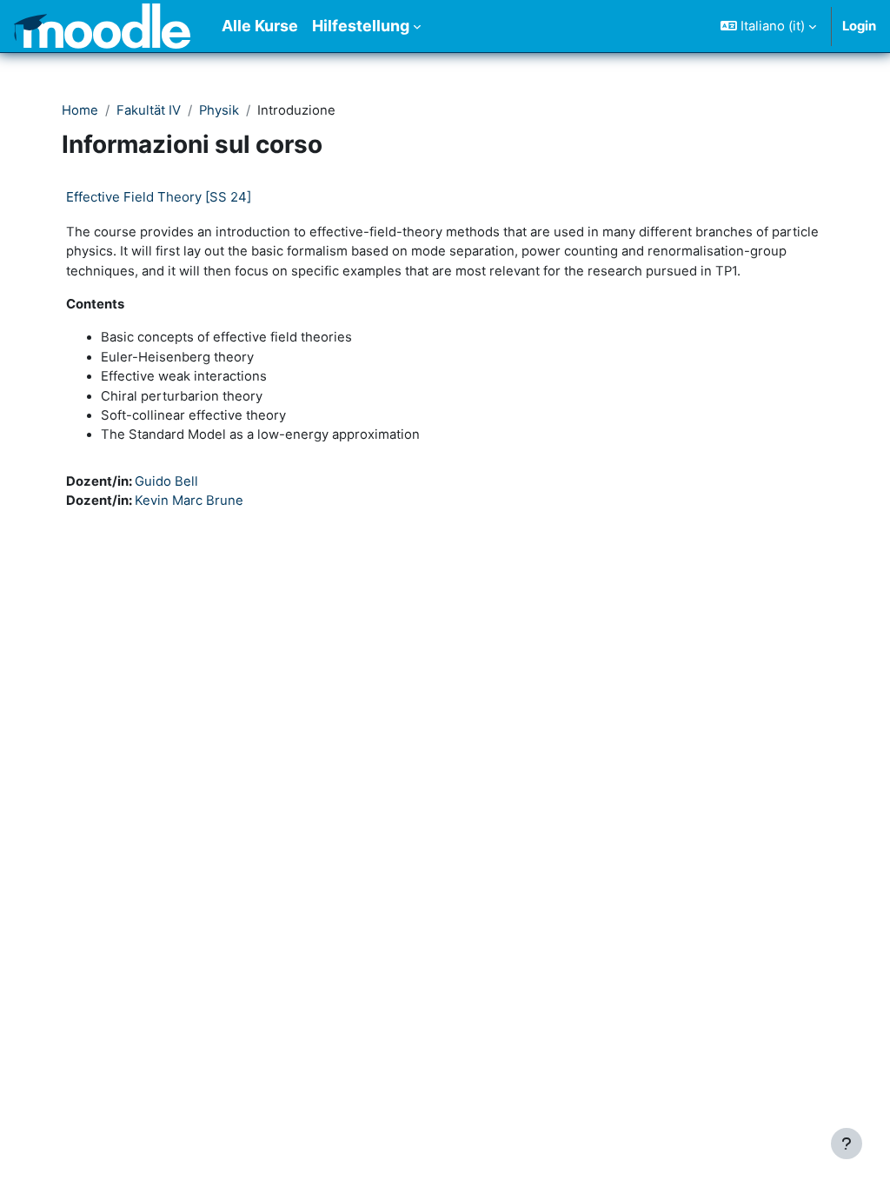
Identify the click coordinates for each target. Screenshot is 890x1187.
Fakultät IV (148, 110)
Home (80, 110)
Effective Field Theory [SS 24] (158, 197)
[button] (768, 26)
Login (859, 26)
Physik (219, 110)
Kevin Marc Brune (189, 500)
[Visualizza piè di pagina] (846, 1143)
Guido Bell (166, 481)
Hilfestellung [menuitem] (360, 26)
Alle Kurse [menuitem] (260, 26)
